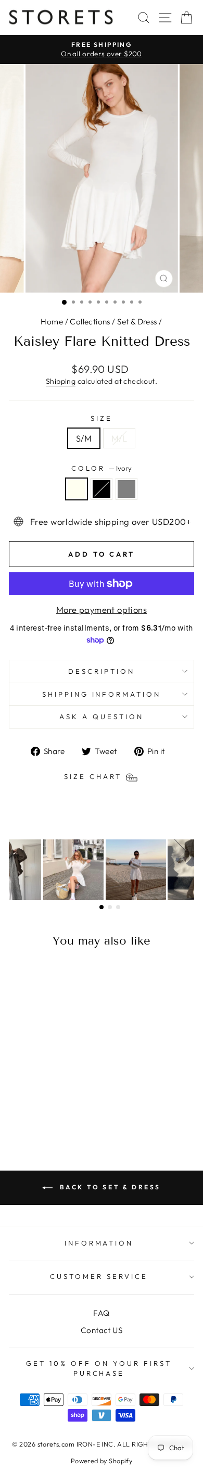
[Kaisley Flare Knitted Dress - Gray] (56, 1109)
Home (52, 321)
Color (101, 468)
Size (101, 418)
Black (101, 489)
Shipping (60, 381)
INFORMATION (99, 1243)
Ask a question (101, 716)
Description (101, 671)
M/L (119, 438)
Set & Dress (137, 321)
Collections (90, 321)
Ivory (76, 489)
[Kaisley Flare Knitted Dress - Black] (44, 1109)
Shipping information (101, 694)
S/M (84, 438)
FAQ (101, 1313)
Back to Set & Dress (109, 1187)
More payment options (101, 609)
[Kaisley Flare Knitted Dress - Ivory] (32, 1109)
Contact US (101, 1330)
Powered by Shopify (101, 1460)
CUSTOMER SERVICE (99, 1276)
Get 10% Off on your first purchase (98, 1368)
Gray (126, 489)
